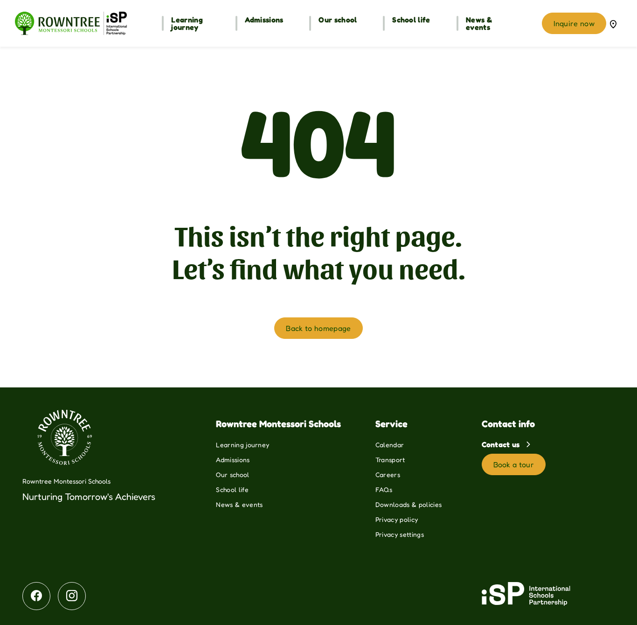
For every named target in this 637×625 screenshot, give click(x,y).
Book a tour (513, 464)
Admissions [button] (264, 19)
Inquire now (574, 23)
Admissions (232, 459)
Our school (232, 474)
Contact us (502, 444)
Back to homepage (318, 328)
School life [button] (411, 19)
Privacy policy (396, 519)
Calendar (389, 445)
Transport (390, 459)
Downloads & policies (408, 504)
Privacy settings (399, 534)
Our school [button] (337, 19)
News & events (239, 504)
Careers (387, 474)
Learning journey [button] (187, 23)
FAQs (383, 489)
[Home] (71, 23)
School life (232, 489)
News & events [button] (479, 23)
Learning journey (242, 445)
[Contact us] (613, 23)
